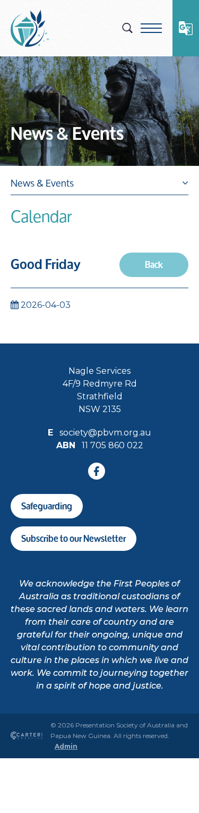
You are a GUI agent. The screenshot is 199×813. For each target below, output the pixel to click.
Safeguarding (46, 506)
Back (154, 264)
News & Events (67, 134)
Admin (66, 746)
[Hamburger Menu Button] (151, 28)
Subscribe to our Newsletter (73, 538)
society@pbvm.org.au (105, 433)
